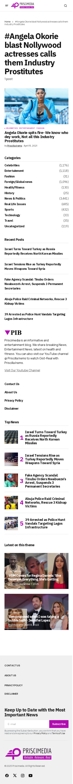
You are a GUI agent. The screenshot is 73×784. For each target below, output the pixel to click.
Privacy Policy (13, 400)
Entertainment (27, 128)
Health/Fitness (14, 187)
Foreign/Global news (18, 182)
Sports (9, 209)
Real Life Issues (15, 204)
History (9, 193)
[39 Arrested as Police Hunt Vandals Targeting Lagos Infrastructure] (11, 523)
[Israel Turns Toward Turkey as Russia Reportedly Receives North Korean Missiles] (11, 437)
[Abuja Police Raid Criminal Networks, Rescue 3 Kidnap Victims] (11, 502)
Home (7, 21)
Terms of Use (58, 733)
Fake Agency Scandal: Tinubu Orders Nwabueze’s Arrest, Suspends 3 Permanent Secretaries (33, 284)
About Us (10, 392)
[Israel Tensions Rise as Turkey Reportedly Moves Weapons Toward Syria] (11, 459)
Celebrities (12, 128)
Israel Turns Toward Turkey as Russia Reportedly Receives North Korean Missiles (46, 437)
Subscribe (59, 724)
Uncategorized (14, 226)
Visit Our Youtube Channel (22, 370)
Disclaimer (11, 408)
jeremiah (13, 584)
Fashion (40, 128)
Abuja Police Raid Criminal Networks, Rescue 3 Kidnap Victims (46, 502)
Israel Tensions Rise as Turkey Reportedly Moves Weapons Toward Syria (44, 459)
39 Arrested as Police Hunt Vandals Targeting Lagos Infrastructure (45, 523)
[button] (6, 5)
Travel (8, 220)
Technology (12, 215)
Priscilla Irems (15, 624)
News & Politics (14, 198)
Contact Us (11, 384)
